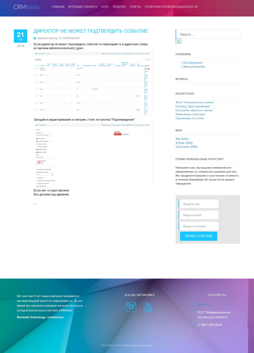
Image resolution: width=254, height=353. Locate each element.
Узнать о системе (198, 236)
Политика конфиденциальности (171, 7)
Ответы (135, 7)
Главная (58, 7)
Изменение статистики (190, 114)
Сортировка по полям (190, 118)
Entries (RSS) (184, 143)
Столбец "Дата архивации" (193, 106)
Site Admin (182, 139)
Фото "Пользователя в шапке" (195, 102)
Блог (105, 7)
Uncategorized (193, 62)
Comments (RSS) (187, 147)
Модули (119, 7)
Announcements (194, 66)
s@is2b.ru (203, 304)
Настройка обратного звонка (194, 110)
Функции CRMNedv (82, 7)
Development (71, 38)
